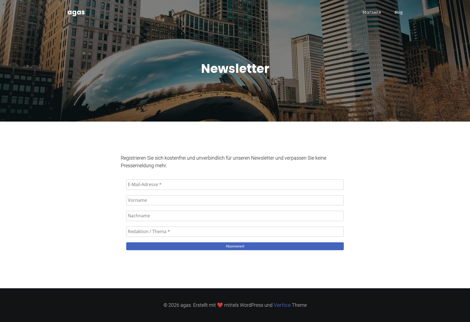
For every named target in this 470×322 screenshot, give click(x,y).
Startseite (372, 12)
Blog (399, 12)
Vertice (282, 305)
